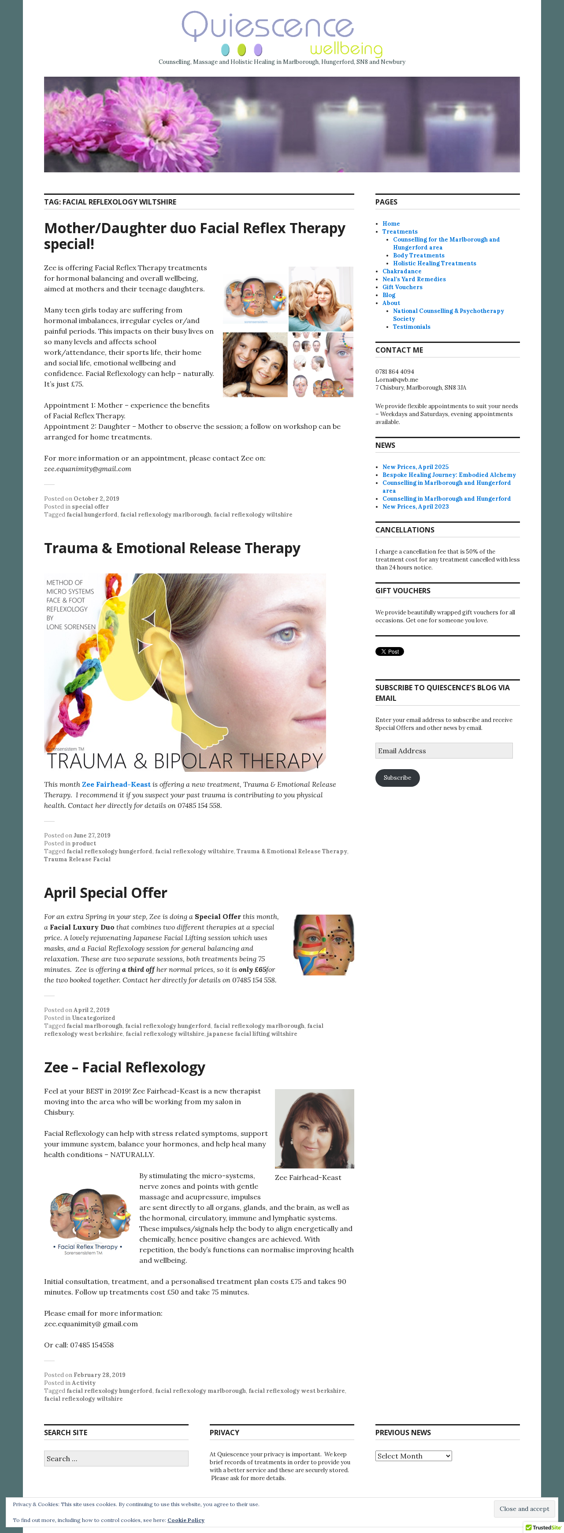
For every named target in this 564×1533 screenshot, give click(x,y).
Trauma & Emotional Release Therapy (172, 547)
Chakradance (402, 271)
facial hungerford (92, 514)
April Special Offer (105, 892)
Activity (84, 1383)
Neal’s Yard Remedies (414, 279)
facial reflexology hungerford (109, 851)
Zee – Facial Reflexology (124, 1066)
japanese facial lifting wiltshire (252, 1034)
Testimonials (411, 327)
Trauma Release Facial (77, 859)
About (391, 303)
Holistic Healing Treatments (434, 263)
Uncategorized (93, 1018)
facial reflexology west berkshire (297, 1391)
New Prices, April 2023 (415, 506)
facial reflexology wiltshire (253, 514)
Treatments (400, 231)
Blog (388, 295)
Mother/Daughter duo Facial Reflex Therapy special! (194, 235)
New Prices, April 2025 (415, 467)
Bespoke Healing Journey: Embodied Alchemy (449, 475)
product (84, 843)
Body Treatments (419, 255)
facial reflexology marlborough (165, 514)
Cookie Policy (185, 1520)
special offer (90, 506)
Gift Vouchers (402, 287)
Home (391, 223)
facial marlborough (94, 1026)
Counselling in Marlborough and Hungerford (446, 498)
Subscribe (397, 777)
